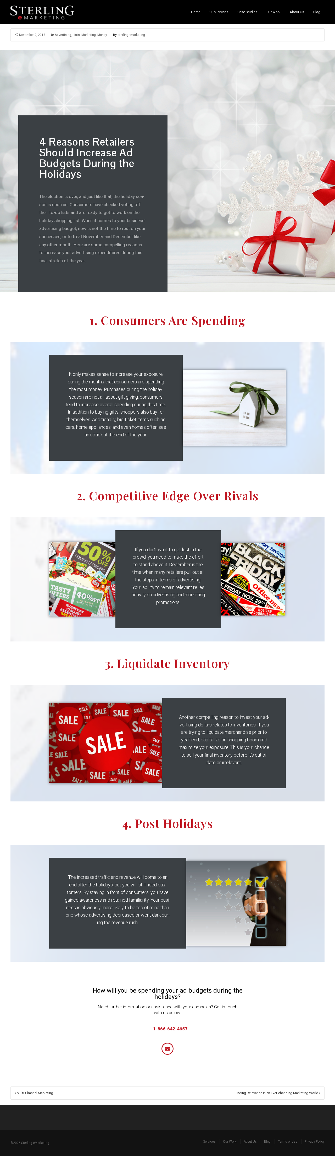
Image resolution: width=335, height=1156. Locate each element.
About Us (297, 12)
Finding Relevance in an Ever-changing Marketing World (277, 1093)
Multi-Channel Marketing (34, 1093)
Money (102, 35)
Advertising (63, 35)
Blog (316, 12)
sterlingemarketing (131, 35)
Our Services (218, 12)
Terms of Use (287, 1141)
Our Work (273, 12)
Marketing (88, 35)
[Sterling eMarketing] (45, 12)
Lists (76, 35)
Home (195, 12)
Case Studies (247, 12)
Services (209, 1141)
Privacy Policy (315, 1141)
